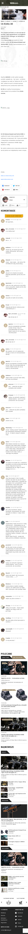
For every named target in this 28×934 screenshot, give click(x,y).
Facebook (20, 913)
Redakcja (3, 913)
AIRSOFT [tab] (4, 752)
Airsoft (8, 21)
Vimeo (19, 923)
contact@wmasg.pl (6, 930)
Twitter (19, 919)
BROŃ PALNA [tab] (5, 800)
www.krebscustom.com (7, 179)
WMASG (2, 21)
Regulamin (4, 922)
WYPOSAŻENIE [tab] (5, 848)
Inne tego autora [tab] (17, 657)
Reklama (3, 8)
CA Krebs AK (22, 21)
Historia (3, 915)
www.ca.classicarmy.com (7, 175)
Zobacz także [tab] (5, 657)
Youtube (19, 916)
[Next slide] (26, 902)
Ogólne (15, 21)
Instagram (20, 926)
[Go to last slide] (1, 902)
